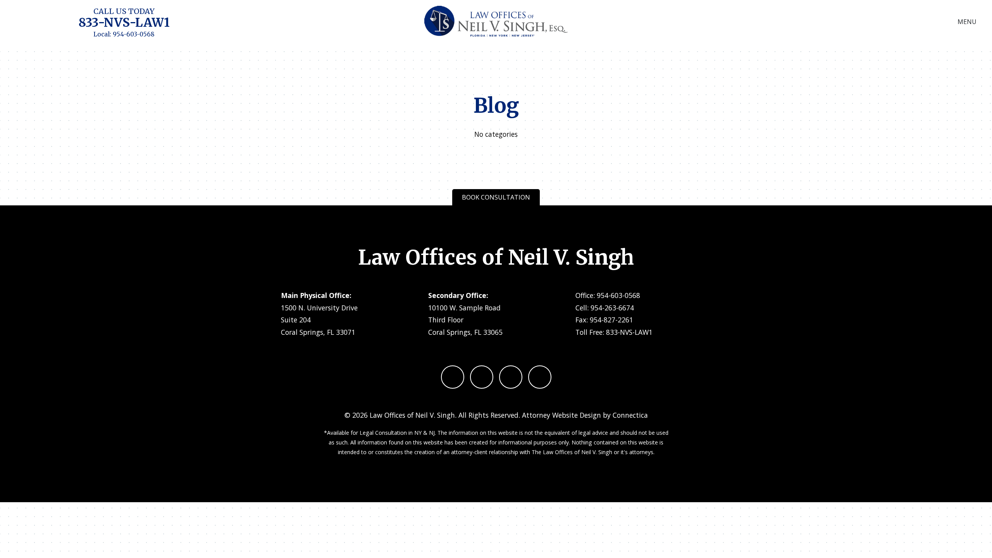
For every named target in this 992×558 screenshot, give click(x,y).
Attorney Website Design (561, 415)
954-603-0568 (134, 34)
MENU (967, 21)
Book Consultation (496, 197)
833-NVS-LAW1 (124, 22)
